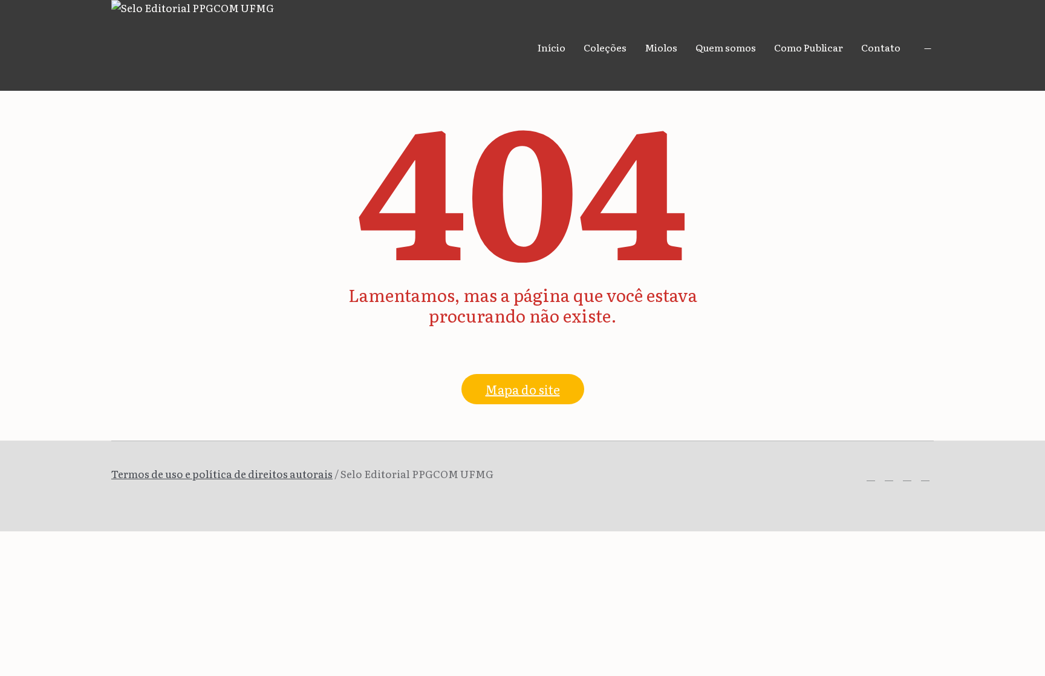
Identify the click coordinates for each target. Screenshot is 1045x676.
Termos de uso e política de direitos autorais (222, 473)
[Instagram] (889, 476)
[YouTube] (925, 476)
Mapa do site (523, 389)
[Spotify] (907, 476)
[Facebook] (870, 476)
